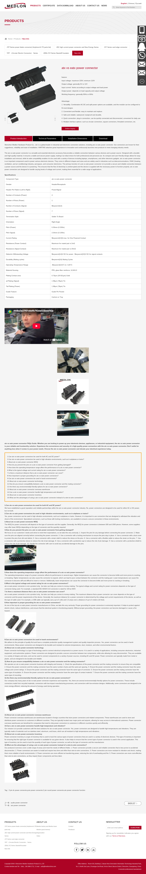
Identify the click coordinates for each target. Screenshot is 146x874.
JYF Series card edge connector (115, 47)
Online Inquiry (70, 128)
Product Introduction (18, 139)
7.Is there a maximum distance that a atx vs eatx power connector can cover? (35, 473)
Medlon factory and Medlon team (46, 826)
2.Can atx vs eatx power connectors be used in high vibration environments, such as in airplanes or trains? (45, 459)
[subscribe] (135, 829)
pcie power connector (35, 790)
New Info (77, 53)
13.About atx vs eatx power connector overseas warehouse (28, 489)
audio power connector (19, 803)
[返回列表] (132, 805)
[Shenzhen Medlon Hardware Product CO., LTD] (15, 8)
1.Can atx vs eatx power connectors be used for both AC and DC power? (33, 456)
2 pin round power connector (53, 790)
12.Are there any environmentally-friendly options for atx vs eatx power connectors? (37, 487)
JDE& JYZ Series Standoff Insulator (56, 53)
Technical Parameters (47, 139)
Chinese (131, 3)
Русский (138, 3)
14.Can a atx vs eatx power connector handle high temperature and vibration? (35, 492)
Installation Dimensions (77, 139)
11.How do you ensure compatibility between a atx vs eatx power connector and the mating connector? (44, 484)
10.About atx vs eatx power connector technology (25, 481)
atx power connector (18, 805)
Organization (40, 833)
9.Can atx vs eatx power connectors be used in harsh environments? (32, 478)
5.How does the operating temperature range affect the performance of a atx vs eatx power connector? (44, 467)
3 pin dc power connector (18, 790)
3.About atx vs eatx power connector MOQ (22, 462)
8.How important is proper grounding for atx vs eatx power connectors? (33, 476)
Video (38, 836)
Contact (70, 826)
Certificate (49, 6)
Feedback (71, 829)
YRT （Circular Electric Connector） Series (22, 53)
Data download (65, 6)
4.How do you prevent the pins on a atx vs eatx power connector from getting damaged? (39, 465)
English (124, 3)
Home (10, 39)
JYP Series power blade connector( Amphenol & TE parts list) (29, 47)
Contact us (93, 6)
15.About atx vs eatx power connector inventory (24, 495)
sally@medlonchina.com (48, 866)
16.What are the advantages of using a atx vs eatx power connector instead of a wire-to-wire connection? (45, 498)
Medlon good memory (43, 829)
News (104, 6)
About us (80, 6)
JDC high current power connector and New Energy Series (77, 47)
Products (35, 6)
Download (103, 139)
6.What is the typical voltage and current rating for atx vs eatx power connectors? (36, 470)
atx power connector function (74, 790)
